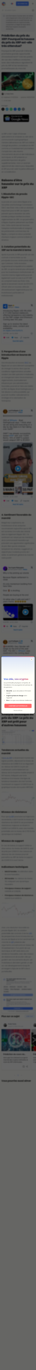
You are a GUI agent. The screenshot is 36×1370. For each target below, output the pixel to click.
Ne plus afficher (18, 710)
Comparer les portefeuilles (18, 706)
